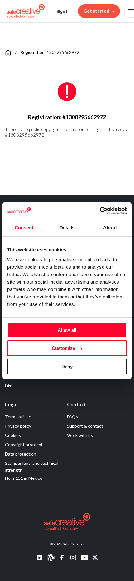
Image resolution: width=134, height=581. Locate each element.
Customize (63, 348)
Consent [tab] (24, 227)
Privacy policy (18, 426)
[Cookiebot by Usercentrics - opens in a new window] (99, 211)
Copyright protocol (23, 444)
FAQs (72, 416)
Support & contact (85, 426)
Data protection (20, 453)
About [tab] (110, 227)
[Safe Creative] (25, 11)
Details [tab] (67, 227)
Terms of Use (18, 416)
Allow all (67, 330)
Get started (96, 11)
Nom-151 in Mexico (23, 478)
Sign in (63, 11)
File (8, 385)
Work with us (80, 435)
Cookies (13, 435)
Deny (67, 366)
